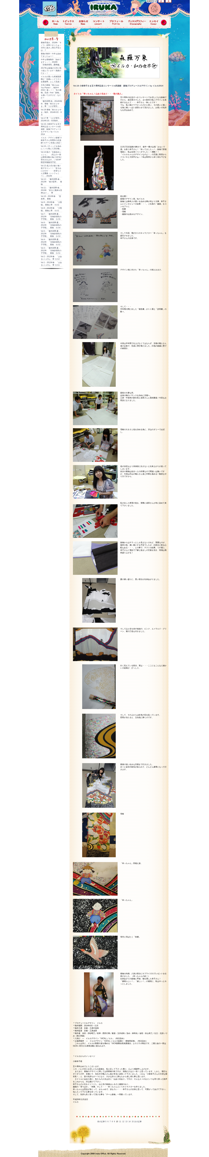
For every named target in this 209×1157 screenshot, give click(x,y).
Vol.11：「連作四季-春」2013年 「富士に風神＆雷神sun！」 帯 (51, 190)
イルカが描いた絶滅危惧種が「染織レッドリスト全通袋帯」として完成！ (51, 79)
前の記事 (101, 1121)
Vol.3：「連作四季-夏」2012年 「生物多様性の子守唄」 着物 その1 (51, 250)
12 (123, 1121)
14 (130, 1121)
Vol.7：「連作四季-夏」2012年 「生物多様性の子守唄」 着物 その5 (51, 216)
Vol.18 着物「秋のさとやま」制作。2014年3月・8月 (51, 112)
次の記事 (138, 1121)
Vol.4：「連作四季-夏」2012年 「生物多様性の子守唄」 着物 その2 (51, 242)
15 (133, 1121)
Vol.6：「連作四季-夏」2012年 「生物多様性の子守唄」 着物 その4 (51, 225)
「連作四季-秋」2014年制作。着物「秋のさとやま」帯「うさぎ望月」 (51, 103)
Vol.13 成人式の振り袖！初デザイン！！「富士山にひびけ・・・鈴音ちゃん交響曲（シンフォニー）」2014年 (51, 171)
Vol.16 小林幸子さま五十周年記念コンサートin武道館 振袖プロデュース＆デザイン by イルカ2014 (51, 129)
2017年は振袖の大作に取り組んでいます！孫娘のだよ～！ (51, 70)
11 (120, 1121)
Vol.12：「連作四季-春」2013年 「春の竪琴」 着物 (51, 181)
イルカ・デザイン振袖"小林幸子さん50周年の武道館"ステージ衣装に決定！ (51, 140)
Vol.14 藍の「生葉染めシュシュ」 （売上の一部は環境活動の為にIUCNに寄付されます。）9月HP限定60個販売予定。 (51, 157)
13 (126, 1121)
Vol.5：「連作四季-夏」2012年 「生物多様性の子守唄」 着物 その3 (51, 233)
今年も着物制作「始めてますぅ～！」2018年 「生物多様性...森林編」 (51, 62)
